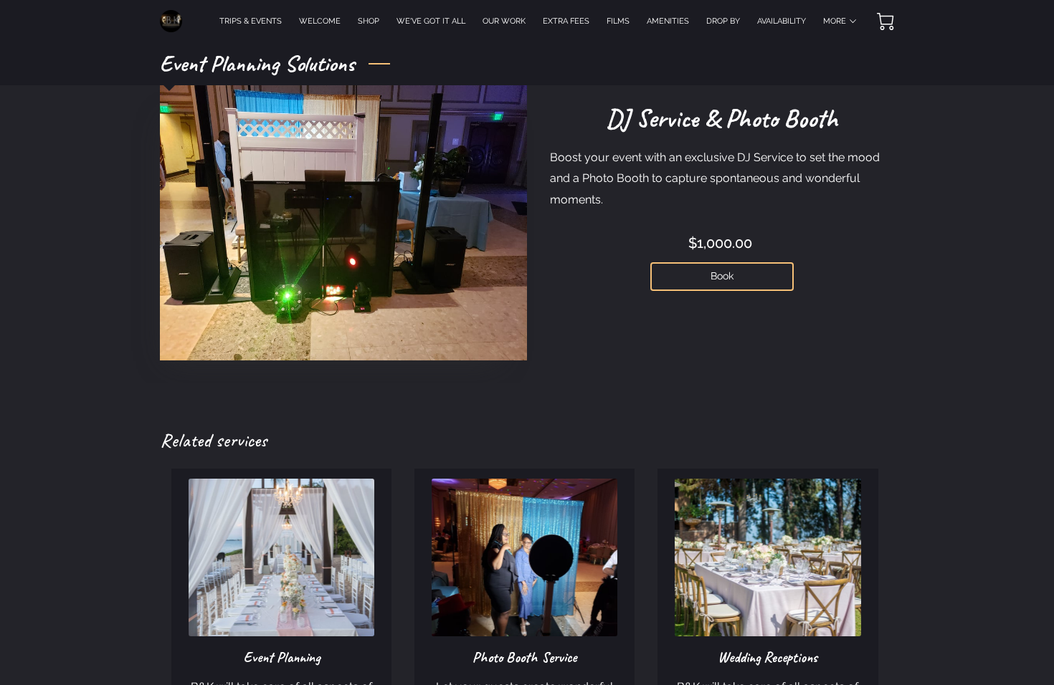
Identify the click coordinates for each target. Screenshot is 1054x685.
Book (722, 276)
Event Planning (282, 657)
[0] (885, 21)
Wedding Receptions (767, 657)
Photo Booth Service (524, 657)
